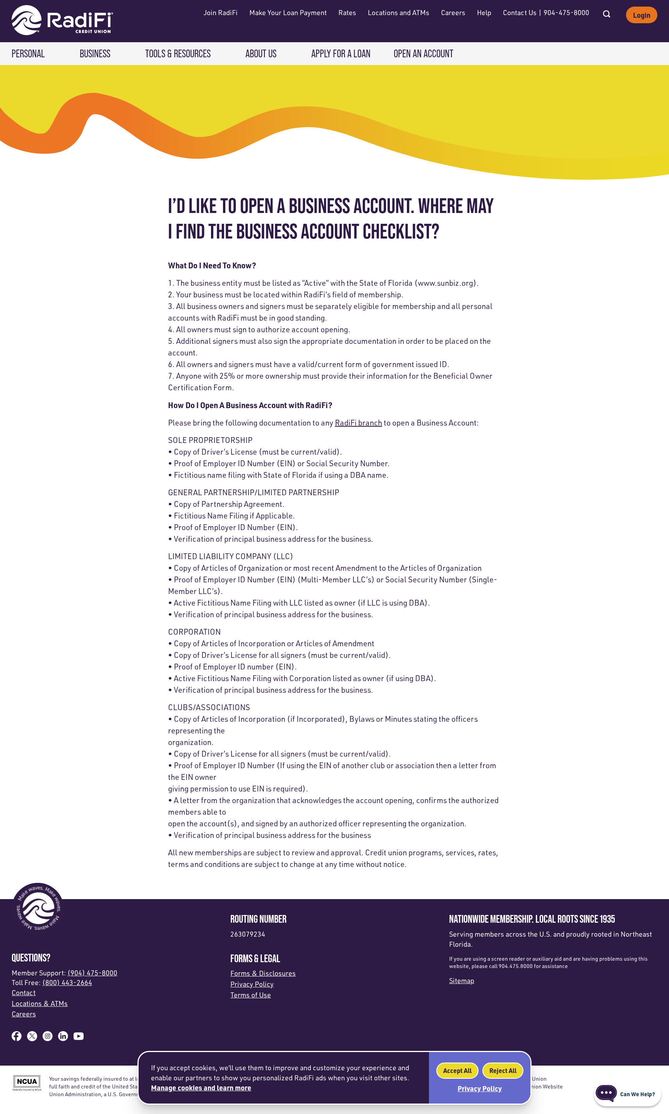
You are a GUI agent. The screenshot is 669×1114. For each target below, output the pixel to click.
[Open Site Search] (606, 11)
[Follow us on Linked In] (63, 1038)
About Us (260, 53)
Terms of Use (250, 994)
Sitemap (461, 980)
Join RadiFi (221, 12)
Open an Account (423, 53)
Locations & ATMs (40, 1003)
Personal (28, 53)
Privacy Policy (252, 984)
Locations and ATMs (398, 12)
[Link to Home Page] (62, 21)
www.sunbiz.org (445, 283)
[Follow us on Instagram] (48, 1038)
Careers (453, 12)
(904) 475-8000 (92, 972)
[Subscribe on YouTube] (79, 1038)
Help (484, 12)
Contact (24, 992)
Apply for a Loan (341, 53)
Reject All (502, 1070)
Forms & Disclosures (263, 973)
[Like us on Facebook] (17, 1038)
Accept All (457, 1070)
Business (95, 53)
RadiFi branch (358, 422)
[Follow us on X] (32, 1038)
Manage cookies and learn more (201, 1087)
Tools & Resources (178, 53)
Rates (347, 12)
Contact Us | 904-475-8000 (546, 12)
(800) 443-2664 (67, 982)
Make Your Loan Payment (288, 12)
